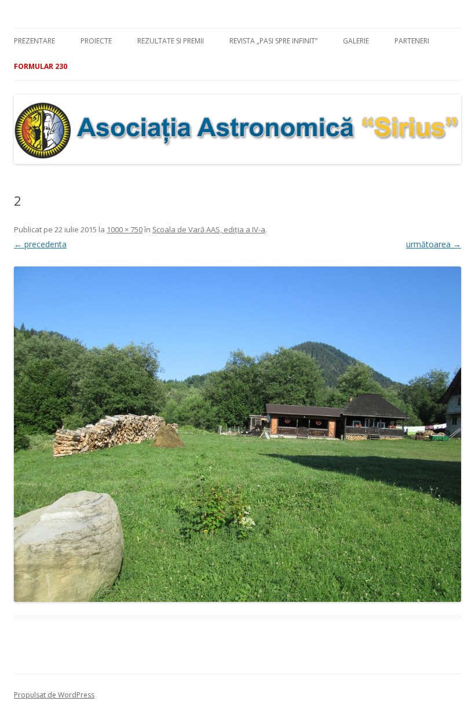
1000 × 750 (124, 229)
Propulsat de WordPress (54, 695)
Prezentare (34, 41)
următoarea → (433, 244)
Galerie (356, 41)
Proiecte (96, 41)
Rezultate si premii (170, 41)
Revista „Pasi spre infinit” (273, 41)
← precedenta (40, 244)
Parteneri (411, 41)
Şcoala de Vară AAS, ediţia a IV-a (208, 229)
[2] (237, 434)
